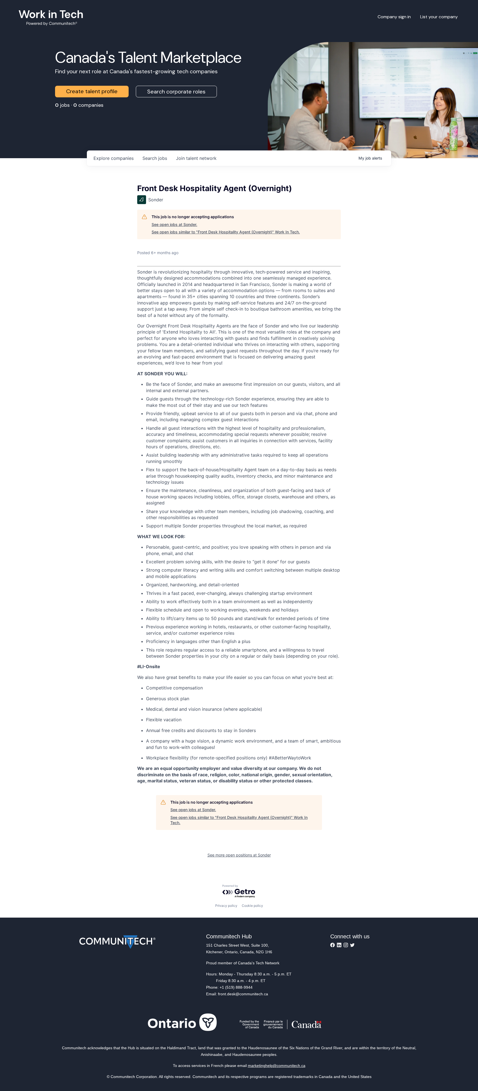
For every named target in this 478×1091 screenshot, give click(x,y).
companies (113, 158)
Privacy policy (226, 905)
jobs (154, 158)
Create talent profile (92, 91)
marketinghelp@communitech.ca (276, 1065)
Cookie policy (252, 905)
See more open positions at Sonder (239, 855)
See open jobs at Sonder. (174, 224)
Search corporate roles (176, 91)
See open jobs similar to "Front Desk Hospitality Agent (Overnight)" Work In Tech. (226, 232)
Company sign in (394, 17)
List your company (439, 17)
